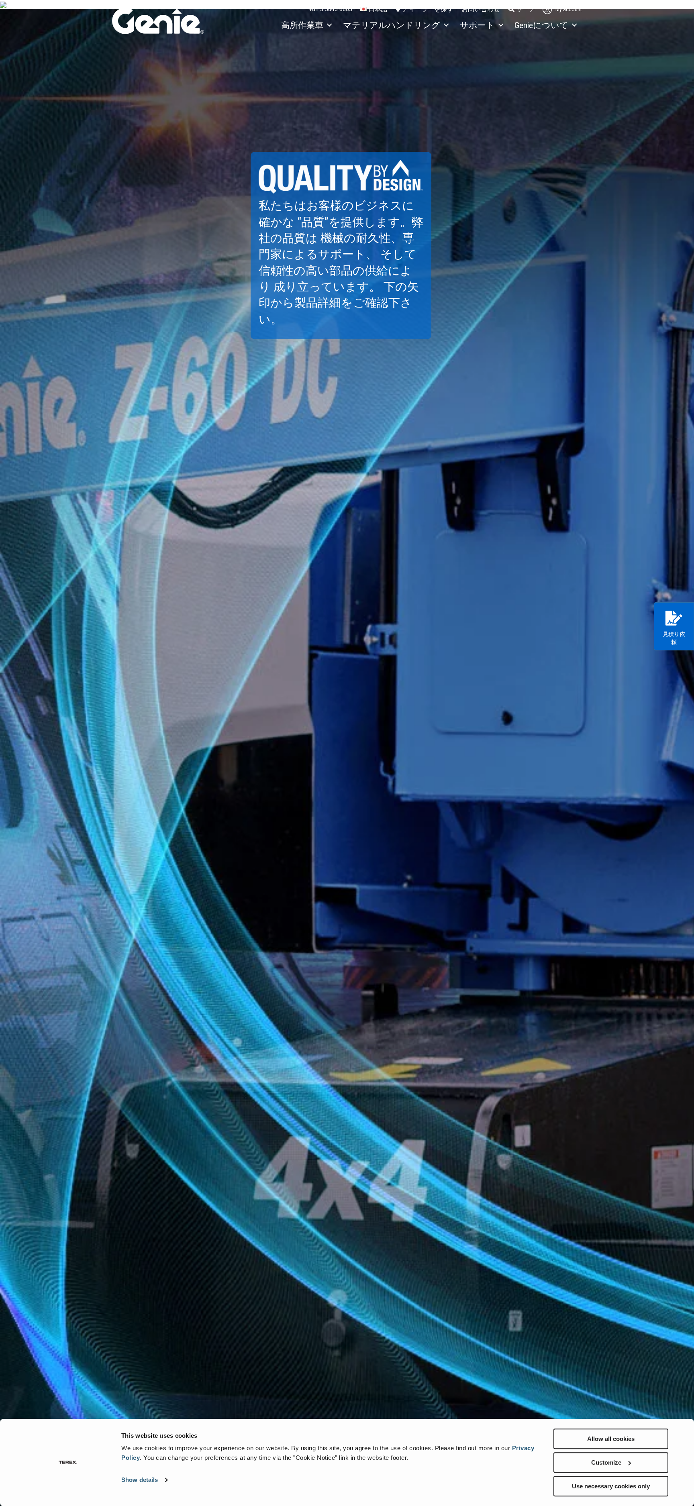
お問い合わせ (480, 9)
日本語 (377, 9)
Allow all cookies (611, 1438)
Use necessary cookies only (611, 1486)
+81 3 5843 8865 (330, 9)
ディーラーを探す (426, 9)
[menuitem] (306, 25)
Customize (606, 1462)
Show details (139, 1480)
